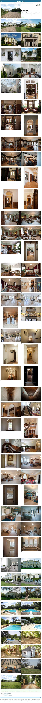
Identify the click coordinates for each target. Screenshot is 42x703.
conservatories (3, 690)
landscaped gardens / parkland (14, 691)
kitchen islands (30, 691)
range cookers (24, 691)
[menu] (1, 1)
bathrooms (6, 691)
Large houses (6, 694)
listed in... (22, 17)
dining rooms (30, 690)
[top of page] (40, 697)
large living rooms (19, 690)
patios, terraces (9, 690)
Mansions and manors (7, 693)
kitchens (20, 691)
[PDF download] (38, 5)
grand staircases (25, 690)
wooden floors (35, 691)
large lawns (14, 690)
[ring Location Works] (40, 1)
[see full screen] (36, 5)
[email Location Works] (38, 1)
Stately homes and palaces (8, 695)
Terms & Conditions (9, 701)
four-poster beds (35, 690)
